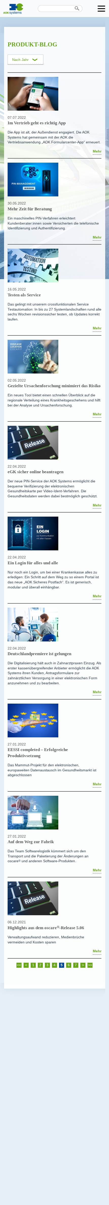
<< (19, 965)
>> (90, 965)
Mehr (97, 151)
